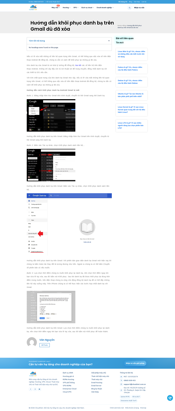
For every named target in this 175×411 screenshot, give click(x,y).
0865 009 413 (38, 2)
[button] (109, 41)
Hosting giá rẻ (68, 376)
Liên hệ (144, 2)
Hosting (66, 8)
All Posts (44, 345)
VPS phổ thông (69, 383)
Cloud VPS (67, 392)
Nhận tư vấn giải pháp (135, 363)
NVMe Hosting (68, 379)
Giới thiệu (137, 2)
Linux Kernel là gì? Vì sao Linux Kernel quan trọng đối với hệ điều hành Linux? (131, 109)
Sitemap (143, 408)
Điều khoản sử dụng (132, 408)
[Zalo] (35, 389)
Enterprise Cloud (69, 389)
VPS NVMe (67, 386)
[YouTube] (39, 389)
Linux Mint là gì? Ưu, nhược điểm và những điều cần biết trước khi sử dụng (131, 54)
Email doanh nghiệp (104, 8)
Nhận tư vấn (139, 8)
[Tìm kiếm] (129, 8)
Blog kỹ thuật (96, 389)
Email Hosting (96, 383)
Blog (130, 2)
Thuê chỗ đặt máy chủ (100, 376)
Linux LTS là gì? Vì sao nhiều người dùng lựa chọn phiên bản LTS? (130, 125)
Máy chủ (55, 7)
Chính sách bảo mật (117, 408)
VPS (75, 8)
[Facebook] (30, 389)
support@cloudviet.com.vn (135, 384)
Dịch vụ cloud (86, 8)
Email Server (96, 386)
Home (120, 26)
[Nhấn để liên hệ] (170, 398)
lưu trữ (78, 65)
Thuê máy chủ (96, 379)
